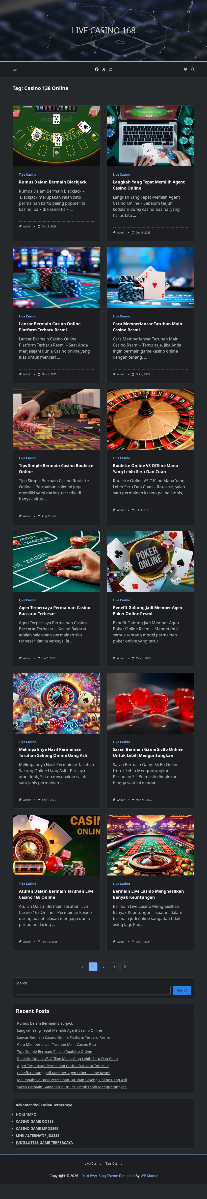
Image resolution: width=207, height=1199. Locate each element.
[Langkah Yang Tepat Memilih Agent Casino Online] (150, 136)
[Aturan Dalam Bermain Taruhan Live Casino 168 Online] (56, 845)
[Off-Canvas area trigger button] (15, 69)
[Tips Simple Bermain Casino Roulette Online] (56, 419)
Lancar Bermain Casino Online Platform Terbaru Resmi (63, 1037)
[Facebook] (96, 69)
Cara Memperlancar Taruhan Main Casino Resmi (58, 1044)
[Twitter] (104, 69)
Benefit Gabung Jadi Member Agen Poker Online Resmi (63, 1072)
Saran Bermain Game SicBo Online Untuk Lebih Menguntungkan (72, 1087)
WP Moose (149, 1175)
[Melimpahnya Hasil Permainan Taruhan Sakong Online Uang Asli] (56, 703)
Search (21, 983)
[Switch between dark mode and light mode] (186, 69)
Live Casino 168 (104, 30)
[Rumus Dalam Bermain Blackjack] (56, 136)
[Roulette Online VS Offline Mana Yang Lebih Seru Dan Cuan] (150, 419)
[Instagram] (110, 69)
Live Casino (121, 174)
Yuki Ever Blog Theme (100, 1175)
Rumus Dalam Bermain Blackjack (53, 182)
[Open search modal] (192, 69)
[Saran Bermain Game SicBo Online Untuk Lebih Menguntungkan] (150, 703)
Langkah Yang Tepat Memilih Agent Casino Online (59, 1030)
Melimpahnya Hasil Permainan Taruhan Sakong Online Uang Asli (72, 1079)
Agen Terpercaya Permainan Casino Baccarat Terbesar (63, 1065)
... (71, 209)
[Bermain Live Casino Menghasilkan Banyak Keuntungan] (150, 845)
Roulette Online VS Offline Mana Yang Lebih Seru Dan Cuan (67, 1058)
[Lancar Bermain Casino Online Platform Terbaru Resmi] (56, 277)
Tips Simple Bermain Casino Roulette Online (54, 1051)
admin (27, 226)
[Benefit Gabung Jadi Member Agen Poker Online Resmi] (150, 561)
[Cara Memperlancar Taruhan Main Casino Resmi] (150, 277)
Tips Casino (27, 174)
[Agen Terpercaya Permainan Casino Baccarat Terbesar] (56, 561)
